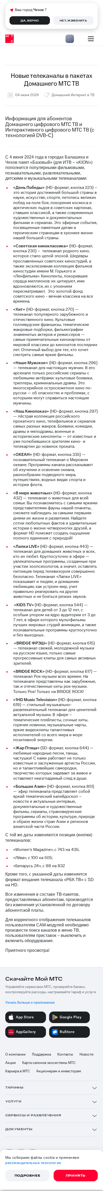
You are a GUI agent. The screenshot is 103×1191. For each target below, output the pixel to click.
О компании (15, 1054)
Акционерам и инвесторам (58, 1071)
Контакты (65, 1054)
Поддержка (41, 1054)
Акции (10, 1063)
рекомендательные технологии (33, 1163)
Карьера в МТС (17, 1071)
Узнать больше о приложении (30, 1002)
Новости (86, 1054)
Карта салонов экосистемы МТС (49, 1063)
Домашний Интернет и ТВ (73, 95)
